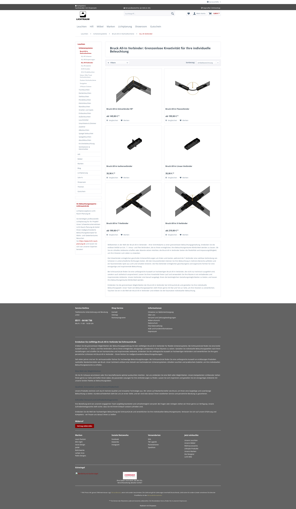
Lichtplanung (83, 173)
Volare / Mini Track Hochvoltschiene (86, 76)
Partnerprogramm (119, 318)
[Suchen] (172, 13)
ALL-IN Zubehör (86, 66)
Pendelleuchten (85, 100)
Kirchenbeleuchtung (87, 143)
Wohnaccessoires (191, 446)
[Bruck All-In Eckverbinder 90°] (133, 87)
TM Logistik (152, 442)
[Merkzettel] (188, 13)
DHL (149, 439)
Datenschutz (153, 323)
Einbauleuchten (85, 113)
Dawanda (115, 442)
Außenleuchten (85, 117)
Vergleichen (113, 120)
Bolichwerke (80, 450)
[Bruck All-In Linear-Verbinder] (192, 144)
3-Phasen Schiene (85, 86)
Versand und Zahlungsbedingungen (162, 318)
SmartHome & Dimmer (87, 123)
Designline (83, 83)
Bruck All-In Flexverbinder (177, 109)
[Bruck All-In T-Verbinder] (133, 201)
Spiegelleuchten (85, 137)
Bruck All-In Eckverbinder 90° (119, 109)
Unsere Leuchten (191, 440)
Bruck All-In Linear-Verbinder (178, 166)
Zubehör (82, 127)
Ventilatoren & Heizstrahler (84, 148)
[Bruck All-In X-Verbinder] (192, 201)
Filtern (113, 63)
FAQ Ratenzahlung (155, 326)
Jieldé (77, 447)
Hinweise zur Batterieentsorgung (161, 312)
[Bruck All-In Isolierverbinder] (133, 144)
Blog (79, 168)
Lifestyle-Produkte (191, 448)
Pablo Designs (80, 456)
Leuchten (81, 44)
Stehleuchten (84, 96)
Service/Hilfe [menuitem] (214, 2)
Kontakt (114, 312)
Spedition (151, 447)
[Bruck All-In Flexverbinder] (192, 87)
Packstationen (153, 445)
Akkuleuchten (84, 130)
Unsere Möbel (189, 443)
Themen (81, 187)
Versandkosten (116, 492)
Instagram (115, 445)
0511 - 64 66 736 (83, 320)
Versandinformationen (155, 495)
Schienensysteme (86, 48)
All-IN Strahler (85, 69)
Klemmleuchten (85, 103)
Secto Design (80, 445)
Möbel (80, 159)
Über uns (151, 315)
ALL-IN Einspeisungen (88, 59)
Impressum (152, 331)
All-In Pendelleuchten (88, 72)
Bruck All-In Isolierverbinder (119, 166)
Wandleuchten (84, 106)
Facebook (115, 439)
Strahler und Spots (86, 110)
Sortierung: (190, 62)
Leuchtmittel (83, 120)
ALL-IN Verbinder (87, 63)
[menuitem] (149, 14)
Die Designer (189, 454)
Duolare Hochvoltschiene (88, 80)
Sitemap (115, 315)
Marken (80, 163)
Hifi (79, 154)
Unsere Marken (190, 451)
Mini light (79, 442)
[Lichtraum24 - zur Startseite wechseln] (82, 17)
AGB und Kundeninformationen (160, 329)
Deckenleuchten (85, 93)
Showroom (82, 182)
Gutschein (81, 191)
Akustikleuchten (85, 140)
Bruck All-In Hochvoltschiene (85, 52)
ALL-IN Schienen (86, 56)
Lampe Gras (79, 453)
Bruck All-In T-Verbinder (117, 223)
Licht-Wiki (188, 457)
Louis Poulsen (80, 439)
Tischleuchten (84, 90)
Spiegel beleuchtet (86, 133)
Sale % (80, 177)
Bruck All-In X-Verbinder (176, 223)
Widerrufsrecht (154, 320)
